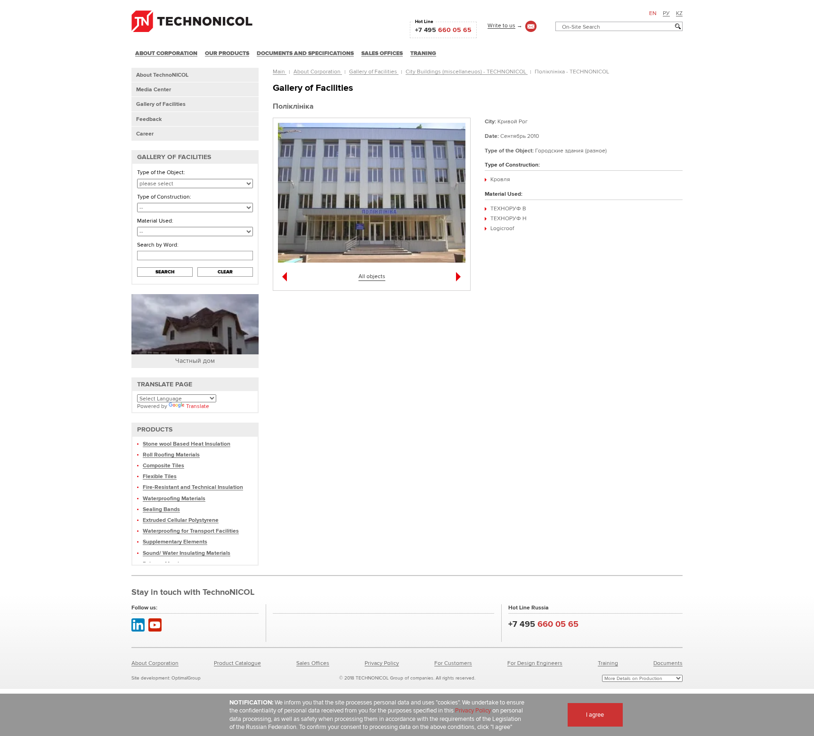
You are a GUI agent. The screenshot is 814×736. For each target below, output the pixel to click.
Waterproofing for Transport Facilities (191, 531)
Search (165, 271)
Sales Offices (312, 663)
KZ (679, 13)
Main (279, 71)
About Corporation (317, 71)
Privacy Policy (382, 663)
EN (653, 13)
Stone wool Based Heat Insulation (186, 443)
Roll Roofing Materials (171, 454)
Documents (668, 663)
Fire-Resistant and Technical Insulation (193, 487)
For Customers (453, 663)
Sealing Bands (161, 509)
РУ (666, 13)
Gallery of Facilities (374, 71)
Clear (225, 271)
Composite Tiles (163, 465)
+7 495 (443, 29)
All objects (371, 276)
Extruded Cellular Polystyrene (181, 520)
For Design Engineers (534, 663)
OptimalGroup (186, 677)
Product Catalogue (237, 663)
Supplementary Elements (175, 541)
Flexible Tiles (160, 476)
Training (608, 663)
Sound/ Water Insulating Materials (186, 553)
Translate (197, 406)
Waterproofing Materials (174, 498)
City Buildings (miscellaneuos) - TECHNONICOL (467, 71)
